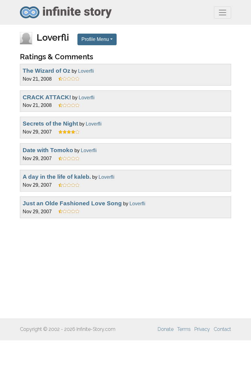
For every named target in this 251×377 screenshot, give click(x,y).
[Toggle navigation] (222, 12)
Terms (184, 329)
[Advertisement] (125, 268)
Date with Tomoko (48, 150)
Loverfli (86, 71)
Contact (222, 329)
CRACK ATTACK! (47, 97)
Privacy (202, 329)
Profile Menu (95, 39)
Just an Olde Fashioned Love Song (72, 203)
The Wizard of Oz (46, 71)
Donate (166, 329)
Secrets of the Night (50, 123)
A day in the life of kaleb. (57, 177)
